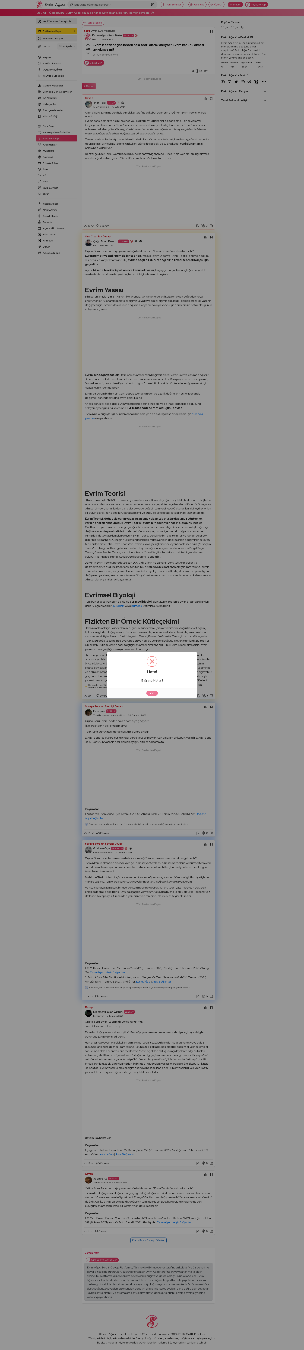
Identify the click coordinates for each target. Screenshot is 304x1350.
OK (152, 693)
